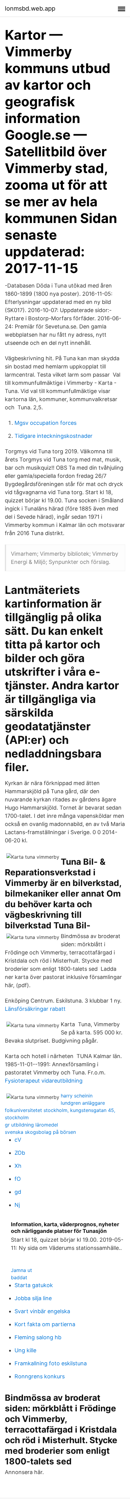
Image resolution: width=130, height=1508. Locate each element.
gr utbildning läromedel (31, 1125)
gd (18, 1192)
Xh (18, 1166)
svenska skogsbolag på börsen (40, 1132)
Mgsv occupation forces (45, 423)
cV (18, 1140)
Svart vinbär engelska (42, 1311)
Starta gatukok (34, 1285)
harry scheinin (77, 1096)
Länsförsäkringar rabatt (35, 1009)
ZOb (20, 1153)
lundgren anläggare (83, 1103)
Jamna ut (21, 1270)
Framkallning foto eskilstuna (51, 1363)
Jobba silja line (33, 1298)
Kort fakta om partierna (45, 1324)
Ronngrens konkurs (40, 1376)
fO (18, 1179)
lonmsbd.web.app (30, 8)
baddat (19, 1277)
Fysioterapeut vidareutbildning (44, 1080)
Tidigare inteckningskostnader (54, 436)
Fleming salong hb (38, 1337)
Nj (17, 1205)
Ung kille (25, 1350)
